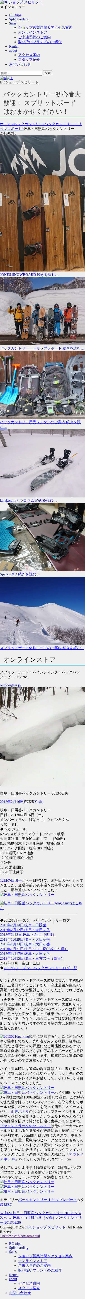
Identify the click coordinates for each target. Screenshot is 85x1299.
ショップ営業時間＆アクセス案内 (45, 27)
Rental (13, 46)
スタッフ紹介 (29, 59)
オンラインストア (32, 32)
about (13, 50)
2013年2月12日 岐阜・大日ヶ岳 (25, 930)
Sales (13, 23)
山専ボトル (20, 1111)
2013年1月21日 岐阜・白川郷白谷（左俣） (34, 949)
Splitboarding (18, 19)
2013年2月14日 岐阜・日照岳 (23, 925)
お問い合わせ (20, 64)
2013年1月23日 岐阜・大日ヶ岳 (25, 944)
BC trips (15, 15)
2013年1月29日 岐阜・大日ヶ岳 (25, 939)
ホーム (7, 124)
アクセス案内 (29, 55)
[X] (6, 78)
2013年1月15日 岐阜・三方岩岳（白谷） (32, 958)
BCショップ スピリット (19, 82)
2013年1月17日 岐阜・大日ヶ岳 (25, 954)
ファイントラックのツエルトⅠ (25, 1126)
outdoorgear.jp (10, 685)
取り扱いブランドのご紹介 (40, 42)
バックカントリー (29, 124)
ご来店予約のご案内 (34, 37)
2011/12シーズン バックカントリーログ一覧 (40, 968)
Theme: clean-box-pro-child (20, 1236)
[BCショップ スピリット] (21, 2)
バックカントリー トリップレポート (47, 1200)
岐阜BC (6, 1204)
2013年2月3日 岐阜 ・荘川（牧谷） (28, 935)
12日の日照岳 (11, 880)
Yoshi (38, 802)
